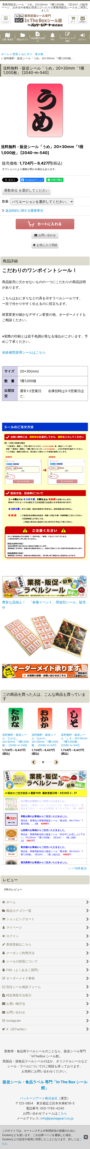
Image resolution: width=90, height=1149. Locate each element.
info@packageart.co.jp (56, 1118)
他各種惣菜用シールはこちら (24, 352)
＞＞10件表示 (77, 868)
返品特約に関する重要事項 (24, 211)
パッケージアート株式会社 (39, 1098)
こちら (62, 1113)
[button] (5, 19)
